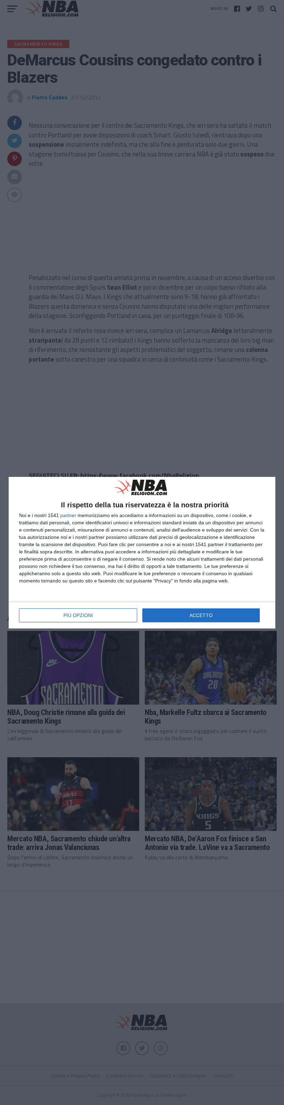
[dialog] (142, 552)
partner (68, 515)
